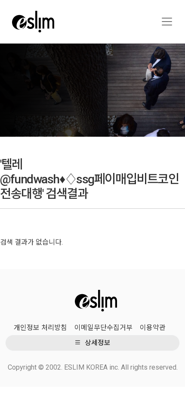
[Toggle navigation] (167, 21)
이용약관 (153, 327)
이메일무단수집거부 (103, 327)
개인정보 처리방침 (40, 327)
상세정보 (97, 343)
